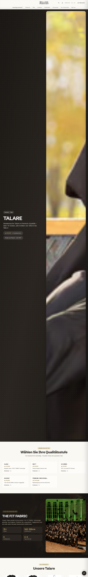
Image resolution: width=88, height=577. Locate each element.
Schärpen (39, 7)
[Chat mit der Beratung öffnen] (84, 573)
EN (74, 2)
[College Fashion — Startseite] (44, 3)
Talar (34, 7)
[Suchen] (58, 2)
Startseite (6, 212)
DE (72, 2)
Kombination (47, 7)
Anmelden (67, 2)
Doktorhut (28, 7)
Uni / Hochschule (65, 7)
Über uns (73, 7)
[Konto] (62, 2)
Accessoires (55, 7)
